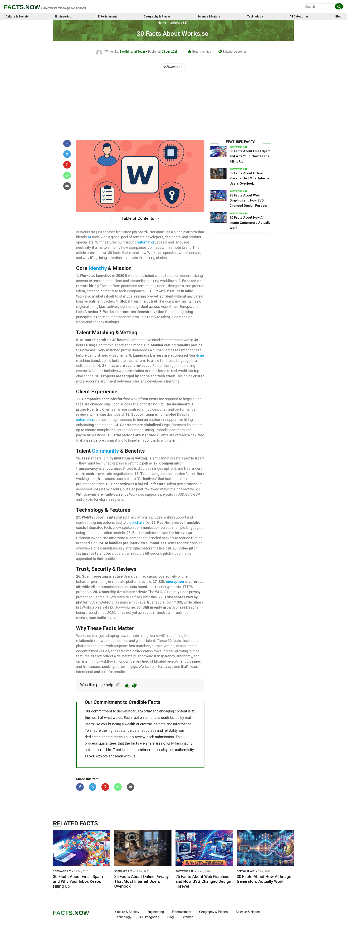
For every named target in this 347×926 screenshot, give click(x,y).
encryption (175, 581)
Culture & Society (17, 16)
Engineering (63, 16)
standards (128, 730)
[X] (67, 154)
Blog (338, 16)
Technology (255, 16)
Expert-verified (201, 51)
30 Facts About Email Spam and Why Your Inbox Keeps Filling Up (250, 156)
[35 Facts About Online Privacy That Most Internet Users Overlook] (218, 173)
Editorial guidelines (235, 51)
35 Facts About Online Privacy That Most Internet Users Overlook (250, 178)
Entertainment (107, 16)
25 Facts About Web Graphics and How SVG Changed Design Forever (249, 200)
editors (107, 737)
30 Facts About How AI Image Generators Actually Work (250, 223)
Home (162, 22)
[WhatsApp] (67, 175)
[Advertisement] (173, 105)
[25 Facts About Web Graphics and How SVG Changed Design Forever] (218, 195)
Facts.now (22, 7)
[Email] (67, 186)
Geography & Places (157, 16)
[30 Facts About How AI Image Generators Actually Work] (218, 217)
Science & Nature (208, 16)
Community (105, 451)
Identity (98, 268)
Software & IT (179, 22)
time (200, 355)
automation (146, 242)
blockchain (135, 522)
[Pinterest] (67, 165)
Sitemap (187, 917)
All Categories (299, 16)
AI (89, 237)
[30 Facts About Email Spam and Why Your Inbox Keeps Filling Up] (218, 151)
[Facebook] (67, 143)
